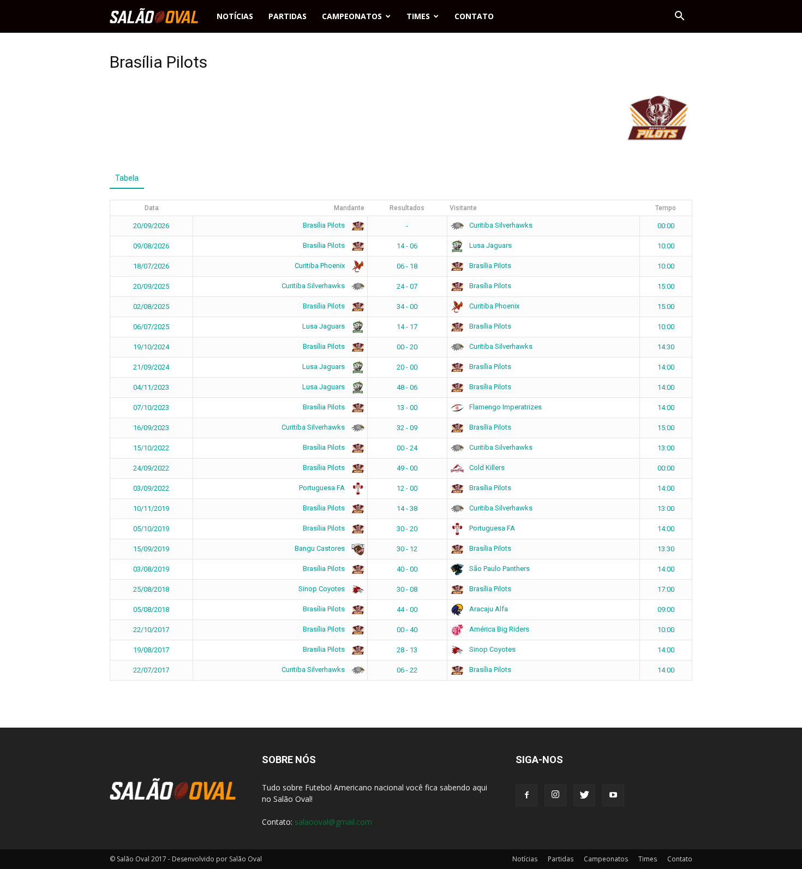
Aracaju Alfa (488, 609)
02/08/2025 (151, 306)
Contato (474, 16)
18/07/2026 (151, 266)
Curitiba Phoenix (320, 265)
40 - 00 (407, 569)
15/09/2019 (151, 549)
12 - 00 (407, 488)
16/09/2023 (151, 428)
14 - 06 (407, 246)
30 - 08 (407, 589)
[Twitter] (584, 795)
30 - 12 (407, 549)
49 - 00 (407, 468)
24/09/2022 (151, 468)
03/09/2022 (151, 488)
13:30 (665, 549)
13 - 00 (407, 407)
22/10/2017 (151, 630)
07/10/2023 (151, 407)
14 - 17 (407, 327)
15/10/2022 (151, 448)
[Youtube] (613, 795)
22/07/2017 (151, 670)
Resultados (407, 208)
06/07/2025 (151, 327)
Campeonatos (352, 16)
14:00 (665, 367)
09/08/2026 (151, 246)
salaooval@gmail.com (333, 822)
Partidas (287, 16)
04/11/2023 (151, 387)
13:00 (665, 448)
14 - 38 (407, 508)
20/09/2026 (151, 226)
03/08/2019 (151, 569)
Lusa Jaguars (490, 245)
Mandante (349, 208)
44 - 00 (407, 609)
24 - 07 (407, 286)
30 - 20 (407, 529)
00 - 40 (407, 630)
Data (152, 208)
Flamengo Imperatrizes (505, 407)
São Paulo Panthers (499, 568)
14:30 (665, 347)
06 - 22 (407, 670)
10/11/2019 (151, 508)
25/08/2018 (151, 589)
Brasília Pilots (324, 225)
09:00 (665, 609)
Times (418, 16)
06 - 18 (407, 266)
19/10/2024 (151, 347)
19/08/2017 (151, 650)
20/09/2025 (151, 286)
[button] (679, 16)
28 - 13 (407, 650)
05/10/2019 (151, 529)
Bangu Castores (320, 548)
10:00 (665, 246)
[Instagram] (555, 795)
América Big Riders (498, 629)
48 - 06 (407, 387)
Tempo (665, 208)
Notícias (235, 16)
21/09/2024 (151, 367)
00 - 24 (407, 448)
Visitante (463, 208)
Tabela (127, 178)
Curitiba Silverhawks (500, 225)
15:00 (665, 286)
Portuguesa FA (322, 488)
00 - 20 (407, 347)
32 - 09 (407, 428)
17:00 (665, 589)
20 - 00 (407, 367)
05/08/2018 (151, 609)
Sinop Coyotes (322, 589)
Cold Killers (486, 467)
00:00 (665, 226)
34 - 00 (407, 306)
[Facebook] (526, 795)
